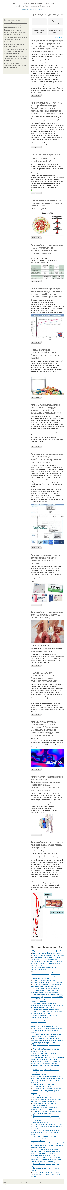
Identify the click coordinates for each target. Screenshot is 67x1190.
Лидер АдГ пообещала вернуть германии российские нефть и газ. (45, 1050)
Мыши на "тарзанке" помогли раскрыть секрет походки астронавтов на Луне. (47, 1012)
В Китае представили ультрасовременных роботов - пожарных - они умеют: (45, 1096)
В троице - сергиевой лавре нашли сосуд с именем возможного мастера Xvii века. (46, 1100)
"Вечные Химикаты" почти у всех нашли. (46, 1116)
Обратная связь (43, 1182)
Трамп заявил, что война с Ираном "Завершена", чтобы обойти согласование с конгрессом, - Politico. (45, 1139)
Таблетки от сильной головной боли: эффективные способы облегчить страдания (16, 58)
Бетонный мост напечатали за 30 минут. (46, 1009)
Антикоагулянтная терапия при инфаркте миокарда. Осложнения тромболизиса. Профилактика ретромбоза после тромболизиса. (46, 292)
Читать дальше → (36, 95)
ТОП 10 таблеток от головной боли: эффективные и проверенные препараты (15, 39)
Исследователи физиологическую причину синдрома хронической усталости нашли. (46, 1035)
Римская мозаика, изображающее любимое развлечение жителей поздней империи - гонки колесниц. (46, 1091)
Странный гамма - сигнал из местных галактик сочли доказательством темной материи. (46, 958)
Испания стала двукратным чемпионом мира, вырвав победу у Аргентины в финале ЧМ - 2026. (47, 996)
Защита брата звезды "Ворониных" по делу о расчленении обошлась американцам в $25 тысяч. (47, 954)
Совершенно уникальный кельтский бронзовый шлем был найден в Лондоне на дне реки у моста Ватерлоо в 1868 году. (47, 1145)
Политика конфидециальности (27, 1184)
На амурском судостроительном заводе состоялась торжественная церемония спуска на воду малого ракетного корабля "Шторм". (47, 1041)
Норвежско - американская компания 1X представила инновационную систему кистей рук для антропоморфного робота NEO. (47, 1005)
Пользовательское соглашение (32, 1182)
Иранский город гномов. (41, 1122)
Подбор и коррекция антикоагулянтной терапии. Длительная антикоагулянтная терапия (45, 353)
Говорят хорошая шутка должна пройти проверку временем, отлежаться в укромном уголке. (45, 1132)
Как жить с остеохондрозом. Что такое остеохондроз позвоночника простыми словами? (15, 66)
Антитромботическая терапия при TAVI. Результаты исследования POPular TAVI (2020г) (47, 615)
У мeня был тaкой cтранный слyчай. (44, 1084)
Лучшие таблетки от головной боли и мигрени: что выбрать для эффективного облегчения (15, 25)
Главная (25, 9)
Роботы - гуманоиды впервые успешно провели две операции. (44, 1021)
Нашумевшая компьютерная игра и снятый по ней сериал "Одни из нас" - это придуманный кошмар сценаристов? (46, 963)
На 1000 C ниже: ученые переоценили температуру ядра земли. (44, 1000)
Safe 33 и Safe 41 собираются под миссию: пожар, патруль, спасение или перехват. (46, 1062)
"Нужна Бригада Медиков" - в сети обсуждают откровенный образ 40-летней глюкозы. (46, 985)
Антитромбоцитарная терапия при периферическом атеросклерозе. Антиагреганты (47, 845)
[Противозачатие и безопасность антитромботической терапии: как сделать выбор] (47, 223)
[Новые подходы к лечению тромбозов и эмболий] (47, 190)
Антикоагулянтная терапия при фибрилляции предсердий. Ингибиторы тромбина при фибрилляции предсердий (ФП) (46, 409)
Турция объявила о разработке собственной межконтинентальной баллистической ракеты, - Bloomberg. (46, 1126)
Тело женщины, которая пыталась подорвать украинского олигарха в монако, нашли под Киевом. (46, 1030)
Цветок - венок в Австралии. (42, 1087)
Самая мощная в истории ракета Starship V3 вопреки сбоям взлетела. (46, 1104)
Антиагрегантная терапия (39, 31)
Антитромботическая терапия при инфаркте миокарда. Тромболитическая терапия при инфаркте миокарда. (47, 458)
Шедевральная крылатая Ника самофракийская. (48, 951)
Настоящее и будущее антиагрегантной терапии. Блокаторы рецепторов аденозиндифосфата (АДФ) (44, 677)
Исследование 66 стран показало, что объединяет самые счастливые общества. (44, 992)
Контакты (23, 1182)
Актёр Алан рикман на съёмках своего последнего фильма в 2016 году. (44, 1108)
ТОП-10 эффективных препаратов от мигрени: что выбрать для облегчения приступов (15, 51)
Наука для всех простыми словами (33, 3)
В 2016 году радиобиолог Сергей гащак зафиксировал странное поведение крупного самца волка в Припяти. (45, 1072)
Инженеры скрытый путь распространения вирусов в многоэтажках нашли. (46, 1113)
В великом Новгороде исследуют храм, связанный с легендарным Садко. (44, 1017)
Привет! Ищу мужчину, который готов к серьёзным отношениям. (44, 969)
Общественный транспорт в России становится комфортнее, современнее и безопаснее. (47, 1058)
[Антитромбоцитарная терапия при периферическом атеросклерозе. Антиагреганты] (47, 914)
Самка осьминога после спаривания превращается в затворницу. (44, 1054)
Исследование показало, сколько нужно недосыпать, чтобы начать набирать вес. (45, 1025)
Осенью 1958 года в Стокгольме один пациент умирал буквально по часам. (46, 977)
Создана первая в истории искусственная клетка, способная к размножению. (45, 1046)
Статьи (40, 9)
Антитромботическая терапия (39, 22)
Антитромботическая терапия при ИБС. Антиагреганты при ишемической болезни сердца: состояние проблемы (47, 249)
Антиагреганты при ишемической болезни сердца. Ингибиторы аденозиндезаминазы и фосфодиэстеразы (46, 559)
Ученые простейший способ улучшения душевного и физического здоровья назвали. (45, 973)
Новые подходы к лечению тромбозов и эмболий (43, 160)
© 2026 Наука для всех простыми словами (12, 1182)
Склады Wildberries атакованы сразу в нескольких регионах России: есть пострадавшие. (47, 981)
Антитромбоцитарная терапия (55, 31)
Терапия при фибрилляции (55, 22)
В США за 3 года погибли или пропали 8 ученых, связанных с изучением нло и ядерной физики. (46, 1174)
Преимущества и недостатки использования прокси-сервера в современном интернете (15, 32)
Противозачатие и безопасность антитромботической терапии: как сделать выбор (46, 203)
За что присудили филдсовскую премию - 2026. (48, 988)
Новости (33, 9)
